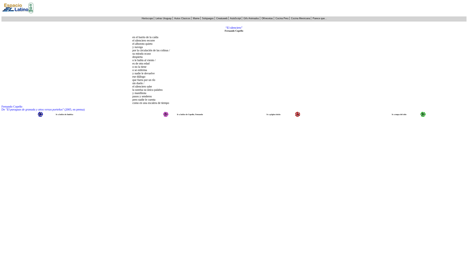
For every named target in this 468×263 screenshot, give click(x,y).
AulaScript (235, 18)
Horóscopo (147, 18)
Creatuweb (221, 18)
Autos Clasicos (182, 18)
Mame (196, 18)
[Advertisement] (252, 8)
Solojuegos (208, 18)
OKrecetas (267, 18)
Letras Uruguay (164, 18)
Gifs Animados (251, 18)
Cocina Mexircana (300, 18)
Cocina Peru (281, 18)
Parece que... (320, 18)
